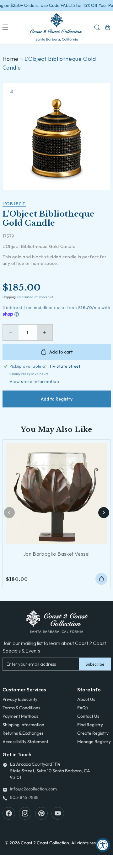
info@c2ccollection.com (33, 789)
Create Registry (93, 733)
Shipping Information (23, 724)
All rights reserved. (90, 843)
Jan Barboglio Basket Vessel (56, 554)
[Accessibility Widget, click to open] (103, 845)
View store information (34, 381)
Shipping (9, 297)
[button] (5, 27)
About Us (86, 699)
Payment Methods (20, 716)
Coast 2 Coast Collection (45, 843)
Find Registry (90, 724)
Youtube (57, 813)
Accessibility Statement (25, 741)
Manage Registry (94, 741)
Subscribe (95, 664)
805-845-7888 (24, 797)
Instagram (25, 813)
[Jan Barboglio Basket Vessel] (56, 493)
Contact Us (88, 716)
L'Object (14, 204)
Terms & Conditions (21, 708)
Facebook (9, 813)
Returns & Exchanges (23, 733)
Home (11, 58)
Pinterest (41, 813)
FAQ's (82, 708)
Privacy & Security (20, 699)
